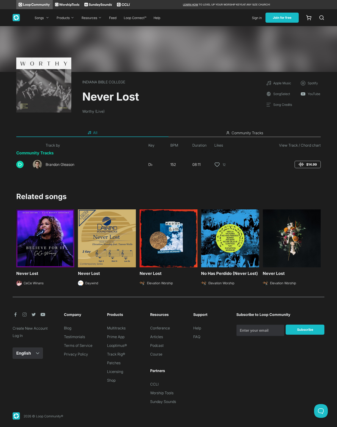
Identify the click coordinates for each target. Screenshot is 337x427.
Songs (39, 18)
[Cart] (309, 17)
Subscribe (305, 329)
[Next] (318, 237)
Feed (112, 18)
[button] (22, 164)
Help (157, 18)
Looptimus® (117, 345)
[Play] (20, 164)
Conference (160, 328)
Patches (114, 363)
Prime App (115, 336)
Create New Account (30, 328)
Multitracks (116, 328)
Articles (156, 336)
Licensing (115, 371)
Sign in (257, 18)
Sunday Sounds (163, 401)
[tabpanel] (168, 157)
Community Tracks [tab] (247, 133)
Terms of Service (78, 345)
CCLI (154, 384)
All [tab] (95, 132)
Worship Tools (162, 393)
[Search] (321, 17)
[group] (308, 164)
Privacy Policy (76, 354)
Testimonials (74, 336)
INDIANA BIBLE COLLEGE (103, 82)
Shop (111, 380)
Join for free (282, 17)
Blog (67, 328)
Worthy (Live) (93, 111)
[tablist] (168, 133)
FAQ (196, 336)
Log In (18, 335)
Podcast (157, 345)
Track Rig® (116, 354)
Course (156, 354)
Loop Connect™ (135, 18)
